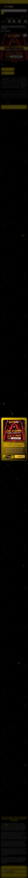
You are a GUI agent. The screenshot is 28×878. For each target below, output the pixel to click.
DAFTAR (20, 456)
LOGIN (8, 456)
